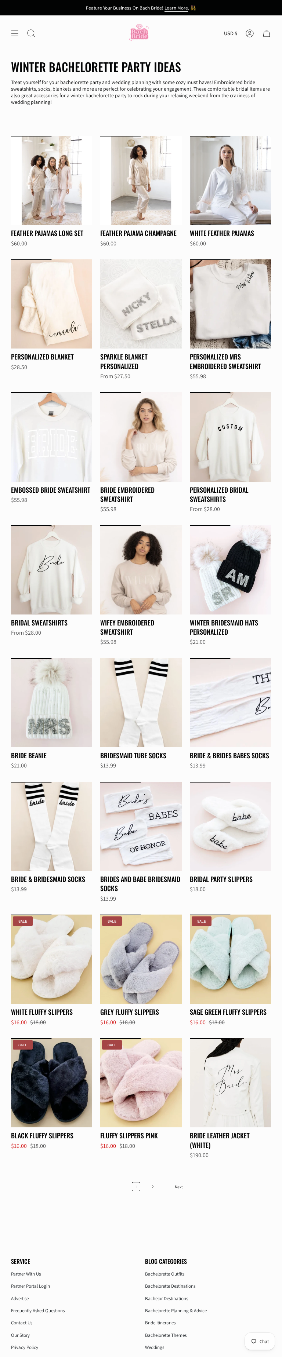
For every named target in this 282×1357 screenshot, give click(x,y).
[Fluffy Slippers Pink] (140, 1082)
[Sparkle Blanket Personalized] (140, 304)
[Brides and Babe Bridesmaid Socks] (140, 826)
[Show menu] (14, 33)
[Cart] (266, 33)
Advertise (20, 1298)
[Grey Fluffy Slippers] (140, 959)
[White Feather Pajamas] (230, 180)
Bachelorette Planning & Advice (176, 1310)
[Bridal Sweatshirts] (51, 569)
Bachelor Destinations (166, 1298)
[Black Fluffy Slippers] (51, 1082)
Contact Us (21, 1323)
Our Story (20, 1335)
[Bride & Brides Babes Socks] (230, 702)
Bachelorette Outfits (164, 1274)
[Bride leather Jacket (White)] (230, 1082)
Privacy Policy (24, 1347)
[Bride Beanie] (51, 702)
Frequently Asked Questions (38, 1310)
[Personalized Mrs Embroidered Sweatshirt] (230, 304)
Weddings (154, 1347)
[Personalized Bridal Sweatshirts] (230, 436)
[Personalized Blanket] (51, 304)
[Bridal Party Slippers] (230, 826)
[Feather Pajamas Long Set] (51, 180)
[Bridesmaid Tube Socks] (140, 702)
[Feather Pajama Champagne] (140, 180)
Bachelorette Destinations (170, 1286)
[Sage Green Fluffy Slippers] (230, 959)
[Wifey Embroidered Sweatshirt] (140, 569)
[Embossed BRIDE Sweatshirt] (51, 436)
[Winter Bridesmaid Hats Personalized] (230, 569)
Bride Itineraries (160, 1323)
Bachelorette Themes (166, 1335)
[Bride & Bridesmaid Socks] (51, 826)
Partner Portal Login (30, 1286)
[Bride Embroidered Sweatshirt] (140, 436)
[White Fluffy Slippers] (51, 959)
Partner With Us (26, 1274)
